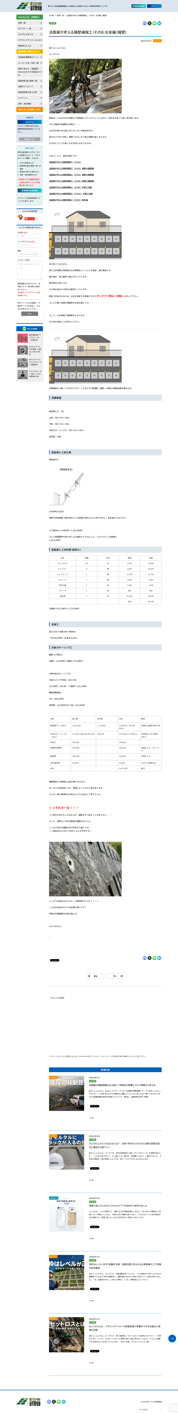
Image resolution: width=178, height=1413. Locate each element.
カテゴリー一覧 (24, 28)
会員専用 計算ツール (27, 51)
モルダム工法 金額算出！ (29, 17)
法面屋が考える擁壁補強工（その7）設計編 (68, 199)
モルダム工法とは (25, 34)
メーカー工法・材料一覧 (28, 63)
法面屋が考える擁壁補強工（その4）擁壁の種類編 (71, 181)
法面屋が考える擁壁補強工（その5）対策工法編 (70, 187)
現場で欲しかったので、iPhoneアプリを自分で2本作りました (118, 1205)
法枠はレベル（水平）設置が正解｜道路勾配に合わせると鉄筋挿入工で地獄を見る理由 (125, 1266)
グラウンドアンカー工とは (29, 40)
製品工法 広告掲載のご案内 (29, 109)
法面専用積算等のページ (28, 57)
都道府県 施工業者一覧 (27, 80)
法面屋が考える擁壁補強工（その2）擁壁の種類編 (71, 168)
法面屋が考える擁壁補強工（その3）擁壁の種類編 (71, 174)
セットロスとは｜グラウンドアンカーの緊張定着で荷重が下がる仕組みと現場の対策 (124, 1328)
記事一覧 (22, 22)
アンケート (22, 98)
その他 (52, 23)
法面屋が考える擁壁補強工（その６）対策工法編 (71, 193)
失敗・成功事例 (24, 103)
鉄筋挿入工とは (24, 45)
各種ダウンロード (25, 86)
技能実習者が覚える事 (27, 92)
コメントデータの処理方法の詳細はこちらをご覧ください (123, 1056)
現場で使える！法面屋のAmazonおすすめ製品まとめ (29, 71)
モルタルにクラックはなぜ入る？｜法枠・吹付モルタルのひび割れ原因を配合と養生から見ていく (124, 1145)
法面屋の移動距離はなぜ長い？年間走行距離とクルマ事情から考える (122, 1085)
